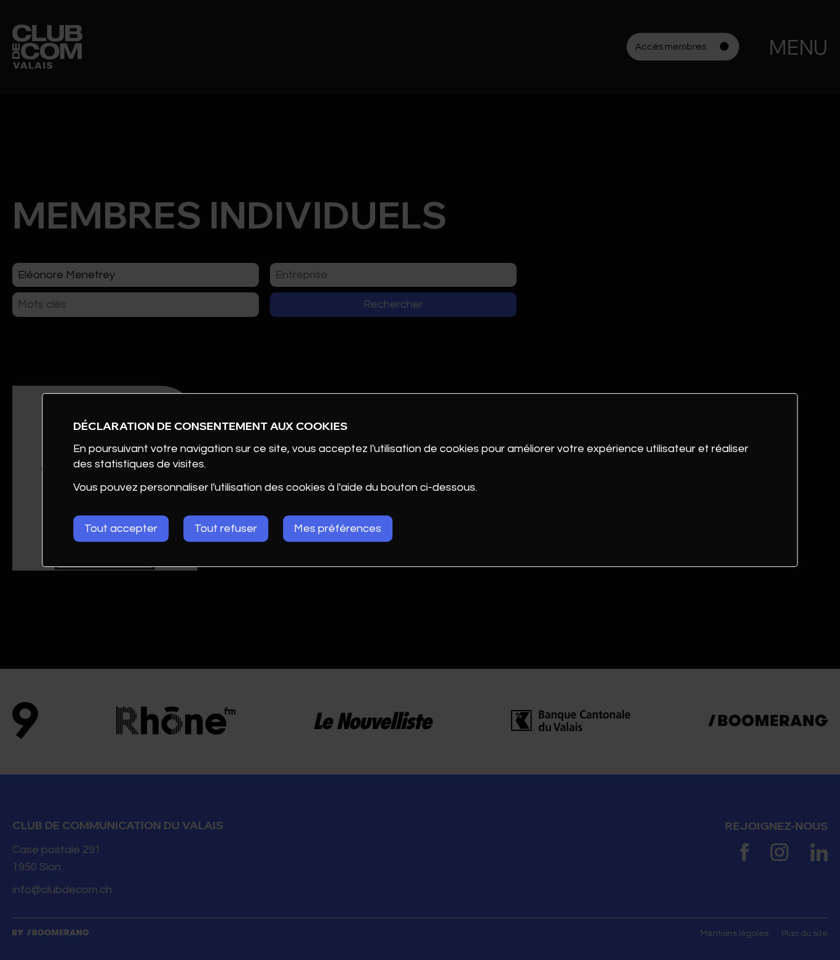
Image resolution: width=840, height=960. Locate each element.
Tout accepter (120, 528)
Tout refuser (225, 528)
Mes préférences (337, 528)
